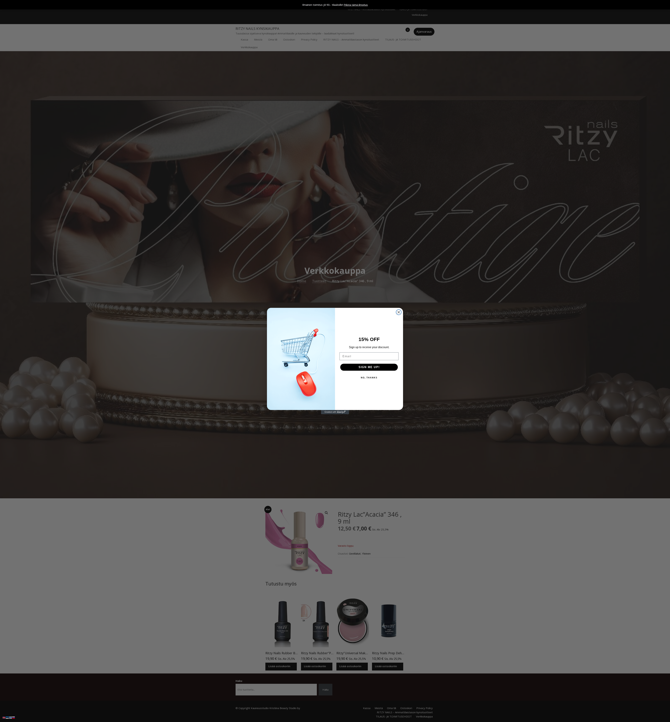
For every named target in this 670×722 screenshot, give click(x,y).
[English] (4, 717)
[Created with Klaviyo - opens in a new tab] (335, 412)
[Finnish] (10, 717)
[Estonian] (7, 717)
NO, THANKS (369, 377)
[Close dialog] (398, 312)
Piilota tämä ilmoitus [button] (356, 4)
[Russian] (13, 717)
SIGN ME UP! (369, 367)
